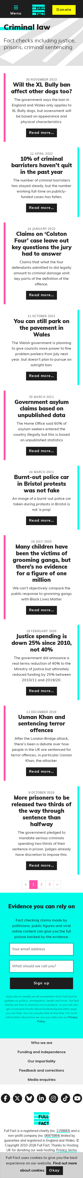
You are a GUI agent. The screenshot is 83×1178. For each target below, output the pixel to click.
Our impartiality (42, 1061)
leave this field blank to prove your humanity (20, 898)
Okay (54, 1170)
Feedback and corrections (41, 1071)
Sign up (41, 983)
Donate (63, 10)
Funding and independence (42, 1052)
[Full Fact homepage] (38, 10)
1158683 (62, 1131)
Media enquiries (42, 1080)
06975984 (51, 1136)
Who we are (41, 1043)
